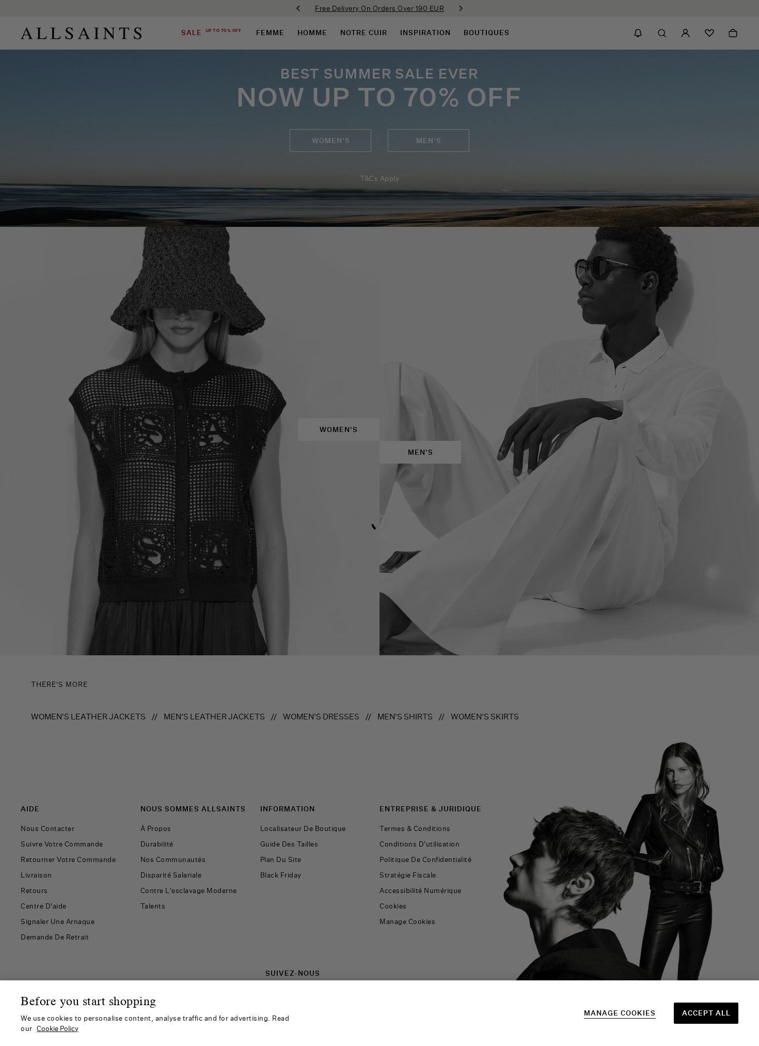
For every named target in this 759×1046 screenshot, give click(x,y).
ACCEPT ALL (706, 1013)
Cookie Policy (57, 1028)
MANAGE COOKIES (620, 1013)
